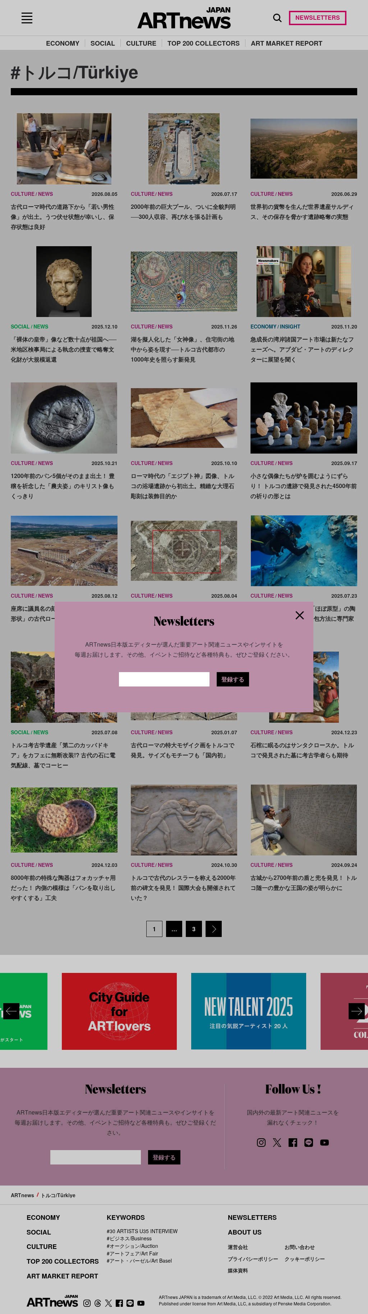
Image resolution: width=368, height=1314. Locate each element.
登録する (232, 679)
